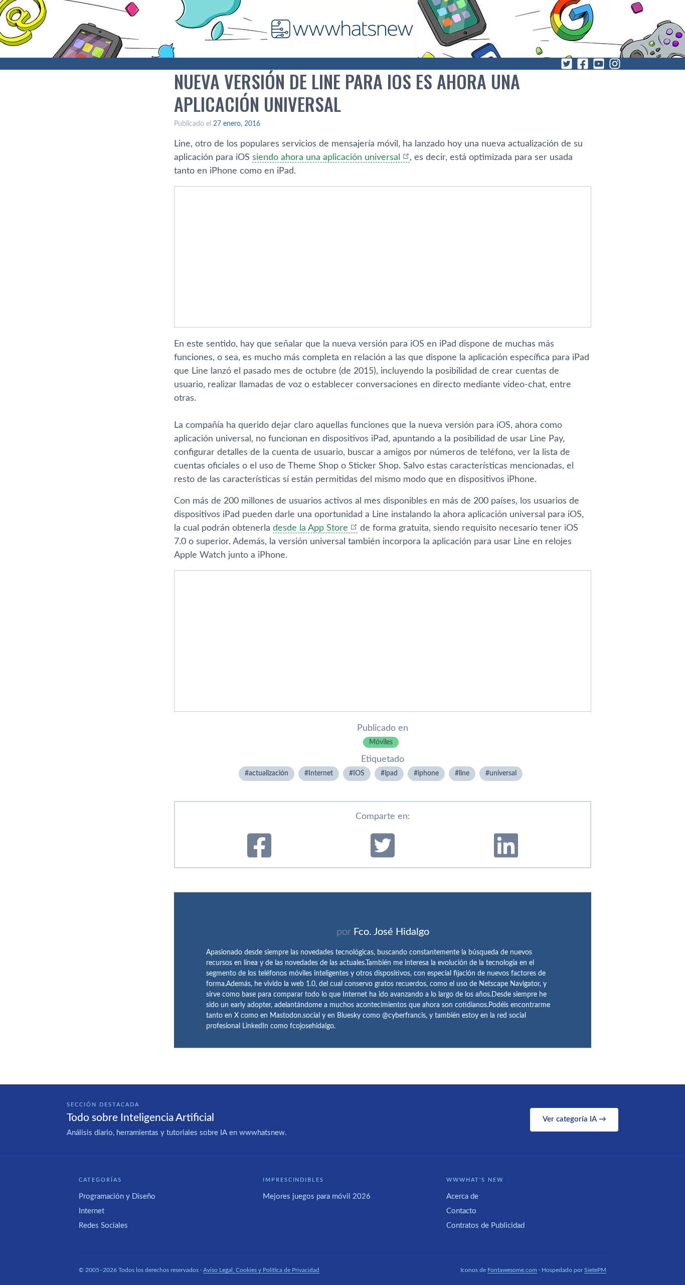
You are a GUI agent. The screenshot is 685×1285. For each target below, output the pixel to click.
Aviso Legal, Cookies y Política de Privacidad (261, 1270)
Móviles (381, 742)
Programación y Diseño (117, 1196)
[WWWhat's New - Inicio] (342, 29)
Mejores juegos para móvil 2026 (317, 1196)
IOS (359, 773)
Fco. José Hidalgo (391, 932)
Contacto (461, 1211)
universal (503, 773)
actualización (268, 773)
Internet (320, 773)
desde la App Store (310, 528)
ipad (391, 773)
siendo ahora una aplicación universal (326, 157)
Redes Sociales (103, 1225)
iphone (428, 773)
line (464, 773)
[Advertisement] (383, 257)
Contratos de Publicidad (485, 1225)
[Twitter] (567, 64)
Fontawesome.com (512, 1270)
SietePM (595, 1270)
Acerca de (462, 1196)
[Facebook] (583, 64)
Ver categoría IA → (574, 1119)
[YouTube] (599, 64)
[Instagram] (615, 64)
